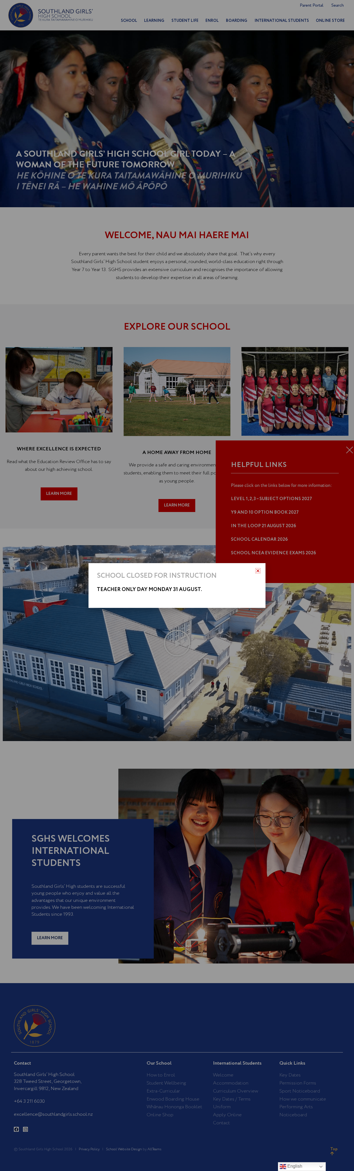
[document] (177, 585)
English (294, 1166)
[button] (258, 571)
